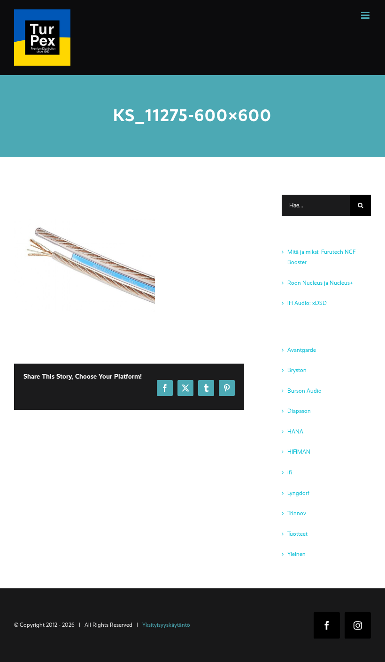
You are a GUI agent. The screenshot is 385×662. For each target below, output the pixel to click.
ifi (289, 472)
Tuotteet (297, 534)
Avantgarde (301, 350)
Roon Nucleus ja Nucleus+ (320, 283)
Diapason (299, 411)
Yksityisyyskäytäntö (166, 625)
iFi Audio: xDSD (307, 303)
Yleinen (296, 554)
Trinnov (296, 513)
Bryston (297, 370)
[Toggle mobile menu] (366, 15)
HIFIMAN (298, 452)
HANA (295, 431)
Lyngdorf (298, 493)
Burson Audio (304, 391)
